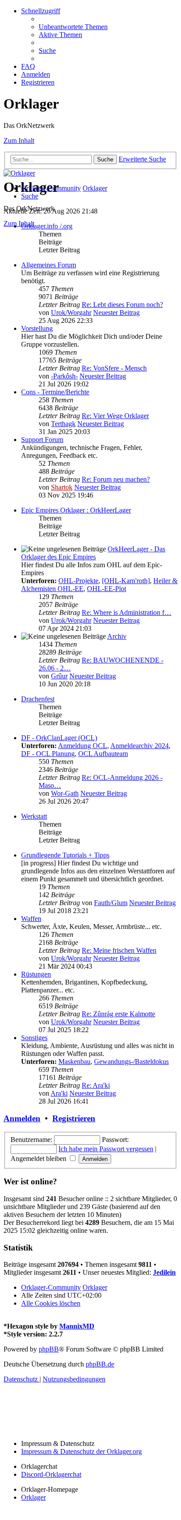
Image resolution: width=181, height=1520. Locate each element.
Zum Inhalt (19, 140)
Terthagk (63, 423)
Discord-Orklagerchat (51, 1474)
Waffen (31, 918)
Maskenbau (74, 1061)
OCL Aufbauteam (103, 753)
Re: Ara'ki (96, 1085)
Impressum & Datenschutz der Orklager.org (81, 1451)
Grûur (59, 676)
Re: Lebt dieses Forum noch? (122, 304)
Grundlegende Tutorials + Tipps (65, 855)
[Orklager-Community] (19, 173)
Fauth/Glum (110, 902)
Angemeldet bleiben (39, 1158)
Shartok (61, 487)
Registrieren (73, 1118)
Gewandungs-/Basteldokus (131, 1061)
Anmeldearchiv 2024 (139, 745)
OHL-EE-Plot (106, 588)
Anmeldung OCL (82, 745)
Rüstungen (36, 974)
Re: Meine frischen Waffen (119, 950)
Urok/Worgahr (71, 312)
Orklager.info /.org (46, 226)
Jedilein (164, 1272)
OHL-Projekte (78, 580)
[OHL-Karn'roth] (126, 580)
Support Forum (42, 439)
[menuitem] (73, 26)
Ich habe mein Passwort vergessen (105, 1149)
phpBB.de (100, 1364)
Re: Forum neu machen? (116, 479)
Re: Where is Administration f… (126, 612)
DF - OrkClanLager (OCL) (59, 737)
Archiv (117, 636)
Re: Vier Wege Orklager (115, 415)
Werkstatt (34, 816)
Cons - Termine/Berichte (55, 392)
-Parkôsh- (64, 376)
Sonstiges (34, 1037)
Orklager (33, 1497)
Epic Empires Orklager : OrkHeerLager (76, 510)
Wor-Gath (65, 793)
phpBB (49, 1349)
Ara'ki (59, 1093)
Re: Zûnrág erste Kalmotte (118, 1014)
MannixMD (76, 1326)
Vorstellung (37, 328)
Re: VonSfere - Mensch (114, 368)
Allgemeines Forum (48, 265)
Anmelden (22, 1118)
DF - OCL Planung (48, 753)
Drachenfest (37, 699)
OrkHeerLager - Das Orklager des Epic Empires (93, 553)
